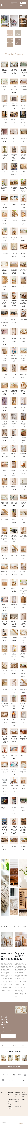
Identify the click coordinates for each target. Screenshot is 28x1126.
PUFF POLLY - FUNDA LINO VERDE (14, 439)
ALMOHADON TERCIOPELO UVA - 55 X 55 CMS (4, 138)
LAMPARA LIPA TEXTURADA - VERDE (5, 156)
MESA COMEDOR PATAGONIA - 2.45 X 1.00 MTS (14, 320)
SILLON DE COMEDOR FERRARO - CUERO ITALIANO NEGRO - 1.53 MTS (4, 321)
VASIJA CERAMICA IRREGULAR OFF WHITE (14, 606)
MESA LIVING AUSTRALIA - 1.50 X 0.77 (14, 71)
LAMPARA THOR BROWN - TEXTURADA (23, 623)
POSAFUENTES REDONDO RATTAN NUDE (14, 847)
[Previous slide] (3, 21)
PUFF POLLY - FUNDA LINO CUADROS (23, 423)
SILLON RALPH (14, 285)
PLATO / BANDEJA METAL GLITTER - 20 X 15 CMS (4, 721)
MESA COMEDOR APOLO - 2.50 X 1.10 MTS (4, 287)
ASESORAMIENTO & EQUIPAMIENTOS (10, 33)
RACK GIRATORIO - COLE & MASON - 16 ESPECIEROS (23, 655)
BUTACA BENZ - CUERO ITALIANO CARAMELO (23, 189)
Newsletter (24, 1094)
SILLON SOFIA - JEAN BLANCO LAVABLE (23, 639)
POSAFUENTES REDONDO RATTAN (23, 439)
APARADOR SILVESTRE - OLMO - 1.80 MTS (4, 220)
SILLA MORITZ (4, 653)
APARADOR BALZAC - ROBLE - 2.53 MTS (23, 606)
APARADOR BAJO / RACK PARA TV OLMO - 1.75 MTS (4, 573)
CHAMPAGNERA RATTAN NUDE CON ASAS (23, 847)
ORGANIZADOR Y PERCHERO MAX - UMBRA (23, 488)
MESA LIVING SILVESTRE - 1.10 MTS (14, 589)
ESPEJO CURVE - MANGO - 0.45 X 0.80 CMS (4, 357)
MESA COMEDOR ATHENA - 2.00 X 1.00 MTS (23, 271)
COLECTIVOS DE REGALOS (18, 33)
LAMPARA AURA (5, 171)
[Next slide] (25, 21)
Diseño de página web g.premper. (21, 1123)
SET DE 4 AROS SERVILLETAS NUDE (23, 705)
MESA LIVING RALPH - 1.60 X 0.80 (23, 504)
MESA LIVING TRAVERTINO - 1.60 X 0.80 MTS (23, 357)
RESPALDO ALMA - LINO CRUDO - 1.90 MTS (14, 623)
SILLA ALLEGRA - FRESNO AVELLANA (23, 573)
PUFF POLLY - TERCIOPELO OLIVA (14, 705)
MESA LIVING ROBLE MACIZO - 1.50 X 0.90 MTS (14, 738)
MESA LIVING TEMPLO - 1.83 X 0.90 (23, 338)
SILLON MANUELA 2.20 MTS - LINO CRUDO (23, 238)
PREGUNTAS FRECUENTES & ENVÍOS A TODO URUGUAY (10, 42)
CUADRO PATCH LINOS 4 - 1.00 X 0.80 (23, 721)
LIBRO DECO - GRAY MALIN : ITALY (14, 756)
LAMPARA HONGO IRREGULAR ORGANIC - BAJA (14, 689)
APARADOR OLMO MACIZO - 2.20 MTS (4, 392)
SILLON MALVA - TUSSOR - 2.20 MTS (23, 520)
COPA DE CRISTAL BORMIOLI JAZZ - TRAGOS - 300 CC (4, 537)
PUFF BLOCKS (4, 486)
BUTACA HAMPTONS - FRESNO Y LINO (5, 455)
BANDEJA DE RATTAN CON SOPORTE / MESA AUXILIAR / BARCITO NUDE (14, 829)
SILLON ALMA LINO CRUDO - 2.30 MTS (23, 156)
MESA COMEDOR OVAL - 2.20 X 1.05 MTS (23, 374)
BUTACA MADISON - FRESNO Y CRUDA (23, 105)
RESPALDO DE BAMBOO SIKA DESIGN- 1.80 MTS (14, 173)
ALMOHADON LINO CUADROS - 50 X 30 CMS (14, 423)
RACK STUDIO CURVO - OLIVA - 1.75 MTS (14, 271)
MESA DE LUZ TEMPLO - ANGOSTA (4, 374)
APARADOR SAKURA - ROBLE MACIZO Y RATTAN (23, 88)
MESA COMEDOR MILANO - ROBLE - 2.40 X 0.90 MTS (14, 573)
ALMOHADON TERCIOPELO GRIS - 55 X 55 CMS (14, 105)
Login (4, 1122)
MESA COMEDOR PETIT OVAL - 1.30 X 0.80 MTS (14, 392)
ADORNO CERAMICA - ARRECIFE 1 (23, 173)
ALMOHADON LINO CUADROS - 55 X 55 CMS (4, 423)
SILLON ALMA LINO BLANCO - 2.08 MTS (5, 271)
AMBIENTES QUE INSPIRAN (14, 926)
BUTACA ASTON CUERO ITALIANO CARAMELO (23, 471)
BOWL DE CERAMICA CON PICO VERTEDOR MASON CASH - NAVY (4, 829)
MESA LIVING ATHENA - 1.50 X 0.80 (14, 302)
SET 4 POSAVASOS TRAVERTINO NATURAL (23, 253)
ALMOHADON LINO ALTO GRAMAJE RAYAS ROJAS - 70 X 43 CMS (4, 339)
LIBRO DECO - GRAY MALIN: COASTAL (14, 771)
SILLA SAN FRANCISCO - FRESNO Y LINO (5, 238)
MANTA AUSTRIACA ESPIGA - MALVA (5, 408)
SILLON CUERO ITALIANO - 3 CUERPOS (5, 205)
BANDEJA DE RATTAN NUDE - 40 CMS (5, 847)
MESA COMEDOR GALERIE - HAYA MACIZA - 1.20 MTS (23, 205)
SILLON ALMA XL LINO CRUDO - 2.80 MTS (4, 556)
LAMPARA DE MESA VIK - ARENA (23, 408)
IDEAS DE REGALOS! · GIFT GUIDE (18, 41)
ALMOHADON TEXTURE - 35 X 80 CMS (14, 138)
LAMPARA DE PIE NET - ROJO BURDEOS (14, 338)
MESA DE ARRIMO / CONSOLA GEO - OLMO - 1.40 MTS (23, 689)
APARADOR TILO (5, 587)
